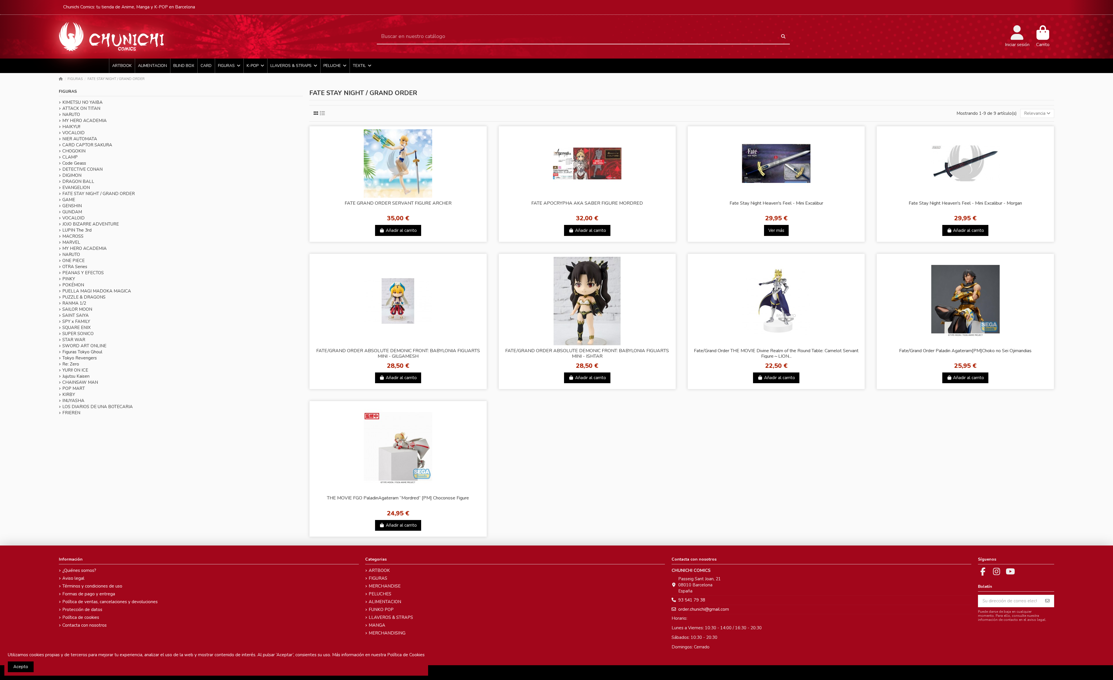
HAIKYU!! (71, 127)
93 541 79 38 (691, 600)
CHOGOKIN (74, 151)
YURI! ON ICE (75, 370)
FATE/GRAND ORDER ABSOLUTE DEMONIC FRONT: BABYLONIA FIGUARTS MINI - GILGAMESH (398, 353)
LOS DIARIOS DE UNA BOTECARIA (97, 407)
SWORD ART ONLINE (84, 346)
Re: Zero (70, 364)
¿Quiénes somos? (79, 570)
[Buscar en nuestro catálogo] (783, 36)
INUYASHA (73, 400)
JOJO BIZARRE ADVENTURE (90, 224)
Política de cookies (80, 617)
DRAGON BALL (78, 181)
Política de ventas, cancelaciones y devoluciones (110, 602)
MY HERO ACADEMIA (84, 120)
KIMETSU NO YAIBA (82, 102)
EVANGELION (76, 187)
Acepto (20, 667)
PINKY (68, 279)
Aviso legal (73, 578)
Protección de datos (82, 609)
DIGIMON (71, 175)
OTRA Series (74, 267)
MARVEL (71, 242)
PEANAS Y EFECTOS (83, 273)
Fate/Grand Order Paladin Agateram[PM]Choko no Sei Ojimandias (965, 351)
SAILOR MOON (77, 309)
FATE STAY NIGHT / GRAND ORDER (98, 194)
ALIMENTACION (385, 602)
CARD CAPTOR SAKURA (87, 145)
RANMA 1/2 (74, 303)
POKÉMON (73, 285)
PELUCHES (380, 594)
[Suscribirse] (1047, 601)
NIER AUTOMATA (79, 139)
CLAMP (70, 157)
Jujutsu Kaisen (76, 376)
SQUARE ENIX (76, 327)
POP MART (73, 388)
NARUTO (71, 114)
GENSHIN (72, 206)
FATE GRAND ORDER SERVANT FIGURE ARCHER (398, 203)
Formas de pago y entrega (88, 594)
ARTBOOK (379, 570)
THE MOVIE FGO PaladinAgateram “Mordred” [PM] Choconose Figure (398, 498)
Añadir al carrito (401, 230)
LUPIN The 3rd (77, 230)
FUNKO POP (381, 609)
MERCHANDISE (385, 586)
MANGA (377, 625)
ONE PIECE (73, 260)
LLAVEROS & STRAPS (391, 617)
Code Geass (74, 163)
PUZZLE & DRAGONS (84, 297)
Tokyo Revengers (79, 358)
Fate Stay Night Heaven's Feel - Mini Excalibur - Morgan (965, 203)
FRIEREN (71, 413)
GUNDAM (72, 212)
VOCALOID (73, 133)
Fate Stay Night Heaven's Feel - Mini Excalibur (776, 203)
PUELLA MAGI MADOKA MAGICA (96, 291)
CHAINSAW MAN (80, 382)
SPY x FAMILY (76, 321)
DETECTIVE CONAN (82, 169)
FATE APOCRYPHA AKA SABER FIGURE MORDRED (587, 203)
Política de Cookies (406, 655)
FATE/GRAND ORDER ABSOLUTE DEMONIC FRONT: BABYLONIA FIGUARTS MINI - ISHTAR (587, 353)
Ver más (776, 230)
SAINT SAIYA (75, 315)
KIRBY (68, 394)
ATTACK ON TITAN (81, 108)
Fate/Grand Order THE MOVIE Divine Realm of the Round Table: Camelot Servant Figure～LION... (776, 353)
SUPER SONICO (78, 334)
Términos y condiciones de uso (92, 586)
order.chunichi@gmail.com (703, 609)
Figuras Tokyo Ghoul (82, 352)
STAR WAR (73, 340)
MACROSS (72, 236)
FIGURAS (68, 91)
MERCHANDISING (387, 633)
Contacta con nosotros (84, 625)
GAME (68, 200)
